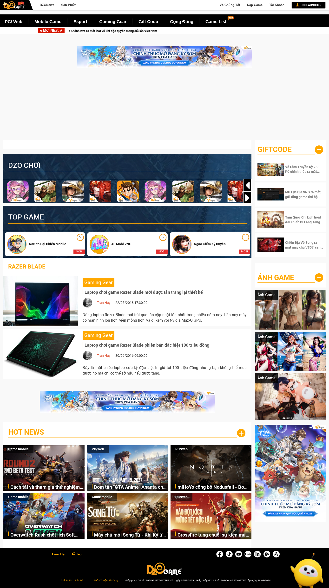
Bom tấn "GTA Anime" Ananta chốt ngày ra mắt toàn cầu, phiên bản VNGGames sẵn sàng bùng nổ (130, 487)
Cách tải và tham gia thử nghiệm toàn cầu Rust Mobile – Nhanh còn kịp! (47, 487)
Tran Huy (104, 303)
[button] (247, 198)
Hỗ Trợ (76, 554)
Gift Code (148, 21)
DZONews (47, 5)
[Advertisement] (164, 106)
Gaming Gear (112, 21)
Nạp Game (255, 5)
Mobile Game (47, 21)
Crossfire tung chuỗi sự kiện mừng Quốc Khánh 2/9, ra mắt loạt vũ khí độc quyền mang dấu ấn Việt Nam (214, 535)
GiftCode (274, 149)
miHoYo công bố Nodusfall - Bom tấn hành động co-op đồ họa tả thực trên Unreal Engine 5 (213, 487)
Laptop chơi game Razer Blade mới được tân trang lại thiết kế (144, 292)
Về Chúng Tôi (230, 5)
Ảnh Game (275, 277)
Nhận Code (300, 169)
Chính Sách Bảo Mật (72, 580)
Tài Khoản (276, 5)
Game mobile (18, 449)
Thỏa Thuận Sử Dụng (106, 580)
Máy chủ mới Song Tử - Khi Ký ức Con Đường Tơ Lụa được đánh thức (129, 535)
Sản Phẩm (69, 5)
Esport (80, 21)
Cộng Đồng (181, 21)
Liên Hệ (58, 554)
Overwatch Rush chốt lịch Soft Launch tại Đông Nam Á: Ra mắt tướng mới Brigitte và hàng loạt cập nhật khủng (44, 535)
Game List (215, 21)
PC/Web (98, 449)
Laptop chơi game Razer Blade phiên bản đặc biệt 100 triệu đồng (147, 345)
